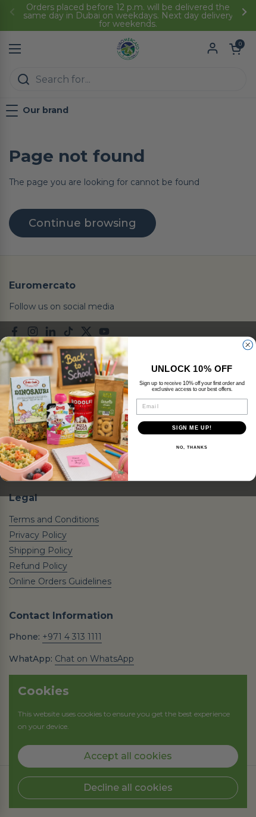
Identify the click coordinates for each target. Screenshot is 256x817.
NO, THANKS (191, 447)
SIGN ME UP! (192, 427)
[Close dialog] (248, 345)
